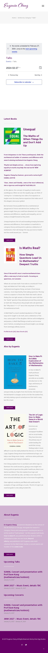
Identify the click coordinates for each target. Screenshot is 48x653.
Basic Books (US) (22, 331)
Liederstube (18, 547)
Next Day (37, 75)
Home (14, 18)
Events (8, 61)
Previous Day (14, 75)
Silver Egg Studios (39, 639)
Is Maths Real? (29, 248)
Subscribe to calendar (22, 82)
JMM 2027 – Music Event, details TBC (22, 585)
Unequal (29, 129)
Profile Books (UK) (10, 331)
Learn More (9, 240)
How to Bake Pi (9, 536)
